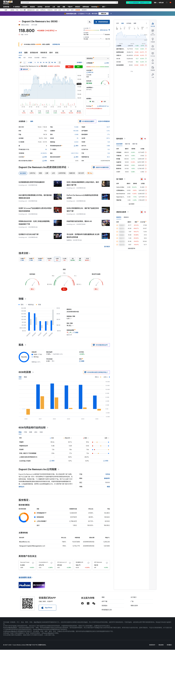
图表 (26, 53)
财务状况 (44, 53)
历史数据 (36, 57)
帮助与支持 (134, 605)
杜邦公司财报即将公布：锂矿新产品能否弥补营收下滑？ (83, 209)
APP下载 (104, 601)
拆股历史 (44, 57)
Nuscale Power (24, 562)
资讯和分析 (34, 53)
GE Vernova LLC (62, 562)
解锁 (53, 461)
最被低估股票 (121, 212)
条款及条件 (152, 645)
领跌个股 (134, 144)
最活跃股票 (119, 144)
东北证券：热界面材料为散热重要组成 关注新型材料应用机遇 (83, 235)
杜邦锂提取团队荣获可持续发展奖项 (32, 182)
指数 (122, 23)
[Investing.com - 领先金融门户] (8, 2)
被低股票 (84, 10)
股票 (6, 10)
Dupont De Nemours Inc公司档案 (38, 469)
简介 (24, 57)
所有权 (30, 57)
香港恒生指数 (120, 52)
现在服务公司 (79, 562)
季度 (25, 377)
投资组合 (104, 605)
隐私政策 (161, 645)
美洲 (55, 10)
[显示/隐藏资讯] (60, 62)
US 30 (118, 58)
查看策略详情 (56, 44)
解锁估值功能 (104, 30)
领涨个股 (127, 144)
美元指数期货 (120, 65)
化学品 (108, 474)
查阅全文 (21, 486)
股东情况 (23, 500)
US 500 (118, 61)
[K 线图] (21, 62)
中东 (64, 10)
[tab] (23, 259)
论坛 (56, 53)
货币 (117, 23)
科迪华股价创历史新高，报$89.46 (79, 221)
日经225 (118, 55)
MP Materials (98, 562)
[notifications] (167, 2)
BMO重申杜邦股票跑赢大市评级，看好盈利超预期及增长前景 (35, 196)
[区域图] (24, 62)
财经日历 (77, 6)
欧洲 (60, 10)
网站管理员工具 (107, 610)
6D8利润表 (25, 372)
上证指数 (118, 45)
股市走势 (119, 139)
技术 (51, 53)
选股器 (12, 10)
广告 (132, 601)
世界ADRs (43, 10)
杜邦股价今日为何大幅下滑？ (29, 234)
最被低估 (118, 217)
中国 (17, 10)
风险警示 (169, 645)
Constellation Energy (45, 562)
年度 (20, 377)
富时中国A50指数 (121, 49)
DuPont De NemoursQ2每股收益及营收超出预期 (82, 196)
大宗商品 (128, 23)
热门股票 (119, 179)
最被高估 (126, 217)
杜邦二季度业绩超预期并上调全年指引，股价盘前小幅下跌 (83, 183)
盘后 (37, 10)
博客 (103, 597)
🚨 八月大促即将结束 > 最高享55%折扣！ (138, 2)
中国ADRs (50, 10)
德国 (108, 486)
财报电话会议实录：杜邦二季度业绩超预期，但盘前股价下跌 (35, 222)
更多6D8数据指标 (104, 121)
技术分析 (23, 253)
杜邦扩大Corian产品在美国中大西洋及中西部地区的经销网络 (35, 209)
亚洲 (68, 10)
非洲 (72, 10)
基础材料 (107, 478)
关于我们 (133, 597)
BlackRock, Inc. (24, 542)
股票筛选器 (86, 6)
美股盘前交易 (31, 10)
